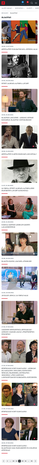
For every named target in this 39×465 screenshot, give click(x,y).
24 (31, 461)
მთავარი (5, 13)
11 (16, 461)
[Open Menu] (35, 2)
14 (25, 461)
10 (13, 461)
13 (22, 461)
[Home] (3, 3)
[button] (8, 8)
